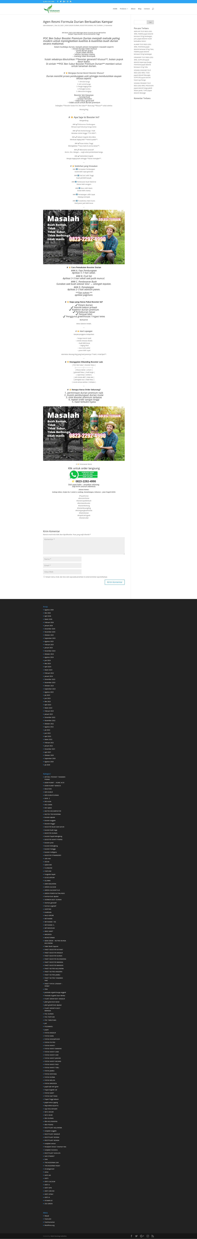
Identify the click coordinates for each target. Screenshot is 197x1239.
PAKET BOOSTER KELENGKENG (55, 959)
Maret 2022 (48, 739)
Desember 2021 (50, 749)
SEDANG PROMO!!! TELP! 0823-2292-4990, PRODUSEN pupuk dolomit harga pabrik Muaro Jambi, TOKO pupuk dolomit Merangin (143, 88)
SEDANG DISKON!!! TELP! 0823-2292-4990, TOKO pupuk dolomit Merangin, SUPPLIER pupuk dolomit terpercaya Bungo (142, 75)
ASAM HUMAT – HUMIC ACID (54, 783)
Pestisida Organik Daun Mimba (55, 996)
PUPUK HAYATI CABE (52, 1052)
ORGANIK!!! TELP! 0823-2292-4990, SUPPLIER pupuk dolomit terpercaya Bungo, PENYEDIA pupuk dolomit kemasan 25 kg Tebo (143, 62)
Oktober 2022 (49, 724)
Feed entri (48, 1219)
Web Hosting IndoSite (59, 1236)
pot (46, 1023)
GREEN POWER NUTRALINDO (55, 893)
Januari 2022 (49, 746)
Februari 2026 (49, 622)
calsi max (48, 858)
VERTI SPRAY (49, 1194)
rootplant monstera (51, 1150)
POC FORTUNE (50, 1017)
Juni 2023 (48, 698)
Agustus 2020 (49, 762)
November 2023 (50, 682)
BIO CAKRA (48, 805)
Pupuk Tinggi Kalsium (52, 1099)
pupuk (47, 1030)
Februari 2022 (49, 743)
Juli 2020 (47, 765)
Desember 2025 (50, 629)
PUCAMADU (49, 1026)
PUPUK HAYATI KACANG (53, 1061)
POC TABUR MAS (50, 1020)
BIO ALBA (48, 801)
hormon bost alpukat (51, 896)
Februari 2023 (49, 711)
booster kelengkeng (51, 846)
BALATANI (48, 789)
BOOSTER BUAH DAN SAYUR (54, 827)
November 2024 (50, 651)
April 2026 (48, 616)
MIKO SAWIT (49, 931)
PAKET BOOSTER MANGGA (54, 962)
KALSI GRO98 (49, 915)
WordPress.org (49, 1225)
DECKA (47, 862)
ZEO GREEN (49, 1204)
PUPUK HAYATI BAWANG (53, 1049)
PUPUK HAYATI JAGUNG (53, 1058)
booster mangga (50, 849)
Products (123, 9)
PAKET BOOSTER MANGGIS (54, 965)
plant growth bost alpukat (53, 1005)
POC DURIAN (98, 25)
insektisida (48, 912)
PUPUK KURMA (50, 1077)
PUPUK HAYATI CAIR (51, 1055)
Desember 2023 (50, 679)
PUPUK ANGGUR (50, 1033)
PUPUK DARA (49, 1036)
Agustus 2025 (49, 641)
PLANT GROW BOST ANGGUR (55, 999)
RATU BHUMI (49, 1112)
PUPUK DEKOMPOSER (52, 1039)
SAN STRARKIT (50, 1156)
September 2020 (50, 758)
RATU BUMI (49, 1115)
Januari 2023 (49, 714)
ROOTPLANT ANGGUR (52, 1134)
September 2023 (50, 689)
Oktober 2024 (49, 654)
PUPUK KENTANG (51, 1074)
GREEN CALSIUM (50, 887)
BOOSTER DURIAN (86, 25)
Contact (147, 9)
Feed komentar (50, 1222)
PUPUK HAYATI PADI (52, 1064)
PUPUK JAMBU (49, 1071)
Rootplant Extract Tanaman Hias (55, 1147)
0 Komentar (108, 25)
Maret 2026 (48, 619)
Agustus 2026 (49, 610)
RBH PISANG (49, 1125)
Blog (139, 9)
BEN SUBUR (49, 792)
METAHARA (48, 919)
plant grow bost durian (52, 1002)
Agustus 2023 (49, 692)
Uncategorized (49, 1169)
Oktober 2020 (49, 755)
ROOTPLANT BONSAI (52, 1137)
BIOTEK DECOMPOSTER (53, 811)
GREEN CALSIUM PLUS (52, 890)
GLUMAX (47, 881)
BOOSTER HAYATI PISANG (53, 839)
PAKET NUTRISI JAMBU (52, 975)
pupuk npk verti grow (51, 1087)
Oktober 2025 (49, 635)
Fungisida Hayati (50, 874)
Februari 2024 (49, 673)
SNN (46, 1159)
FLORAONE (48, 868)
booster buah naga (51, 830)
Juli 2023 (47, 695)
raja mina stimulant (51, 1109)
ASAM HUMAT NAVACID (53, 786)
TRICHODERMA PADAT (52, 1166)
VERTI (46, 1178)
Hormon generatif (50, 903)
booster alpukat (50, 817)
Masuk (47, 1216)
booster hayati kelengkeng (53, 836)
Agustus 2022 (49, 727)
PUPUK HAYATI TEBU (52, 1068)
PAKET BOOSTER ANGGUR (54, 953)
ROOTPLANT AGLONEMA (53, 1128)
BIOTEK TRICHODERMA (53, 814)
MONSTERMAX (50, 938)
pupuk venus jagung (51, 1102)
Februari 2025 (49, 645)
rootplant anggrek (50, 1131)
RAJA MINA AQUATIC (52, 1106)
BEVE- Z (47, 798)
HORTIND (48, 909)
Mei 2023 (48, 701)
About (133, 9)
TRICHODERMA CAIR (52, 1162)
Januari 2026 (49, 626)
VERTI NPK (48, 1188)
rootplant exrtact (50, 1143)
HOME (115, 9)
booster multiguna (51, 852)
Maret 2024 (48, 670)
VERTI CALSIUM (50, 1181)
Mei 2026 (48, 613)
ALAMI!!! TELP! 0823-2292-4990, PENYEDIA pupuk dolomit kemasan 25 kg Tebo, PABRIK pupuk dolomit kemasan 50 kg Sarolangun (144, 49)
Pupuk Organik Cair (51, 1090)
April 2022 (48, 736)
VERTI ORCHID (49, 1191)
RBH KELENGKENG (51, 1121)
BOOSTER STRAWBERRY (53, 855)
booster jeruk (49, 843)
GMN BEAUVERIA (50, 884)
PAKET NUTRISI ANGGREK (53, 972)
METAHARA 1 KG (50, 922)
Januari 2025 (49, 648)
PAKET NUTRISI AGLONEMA (54, 969)
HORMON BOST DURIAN (53, 900)
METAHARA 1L (49, 925)
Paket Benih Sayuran (51, 946)
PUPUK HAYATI (50, 1045)
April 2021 (48, 752)
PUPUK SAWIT (49, 1093)
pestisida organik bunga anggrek (55, 992)
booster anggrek (50, 820)
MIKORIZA (48, 934)
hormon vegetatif (50, 906)
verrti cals (48, 1175)
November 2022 (50, 720)
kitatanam (49, 25)
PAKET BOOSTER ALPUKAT (54, 949)
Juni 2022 (48, 733)
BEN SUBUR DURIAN (72, 25)
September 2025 (50, 638)
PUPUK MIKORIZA (51, 1083)
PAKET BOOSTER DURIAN (53, 956)
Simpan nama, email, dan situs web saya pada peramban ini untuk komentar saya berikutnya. (76, 577)
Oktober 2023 (49, 686)
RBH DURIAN (49, 1118)
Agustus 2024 (49, 657)
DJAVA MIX (48, 865)
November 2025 (50, 632)
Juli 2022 (47, 730)
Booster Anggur (50, 824)
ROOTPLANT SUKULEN (52, 1153)
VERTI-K (47, 1197)
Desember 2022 (50, 717)
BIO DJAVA (48, 808)
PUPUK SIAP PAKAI (51, 1096)
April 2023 (48, 705)
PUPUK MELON (50, 1080)
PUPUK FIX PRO (50, 1042)
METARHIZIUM (50, 928)
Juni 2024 (48, 660)
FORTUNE (48, 871)
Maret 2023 (48, 708)
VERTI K (47, 1185)
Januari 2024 (49, 676)
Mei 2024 (48, 663)
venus (46, 1172)
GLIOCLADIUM (49, 877)
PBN (46, 989)
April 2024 (48, 667)
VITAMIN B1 (49, 1200)
